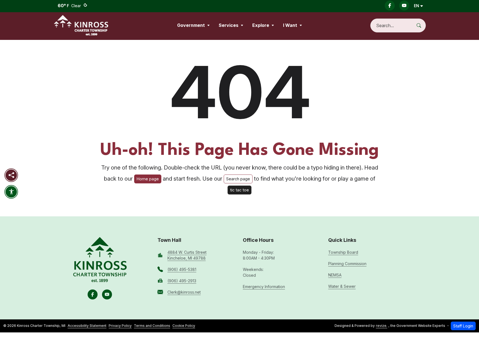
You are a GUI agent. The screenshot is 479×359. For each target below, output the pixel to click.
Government (191, 25)
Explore (260, 25)
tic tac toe (239, 190)
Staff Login (463, 326)
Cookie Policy (183, 326)
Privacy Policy (120, 326)
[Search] (421, 25)
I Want (290, 25)
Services (228, 25)
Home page (148, 178)
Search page (238, 178)
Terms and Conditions (152, 326)
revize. (381, 326)
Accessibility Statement (87, 326)
